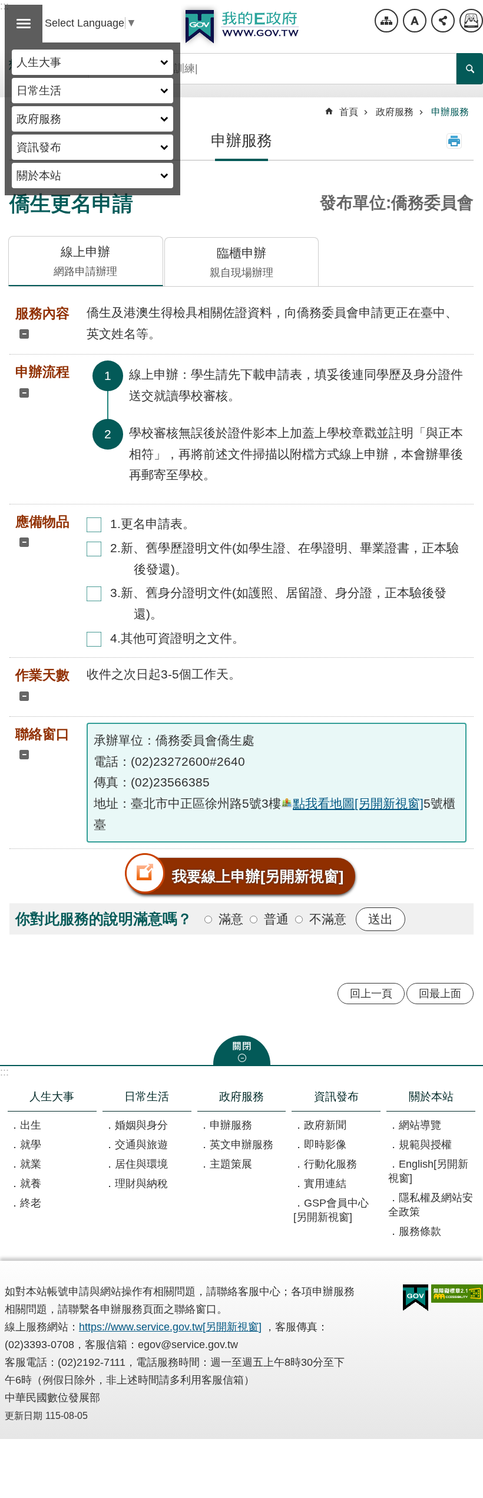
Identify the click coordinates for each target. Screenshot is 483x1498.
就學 (30, 1144)
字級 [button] (414, 20)
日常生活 (38, 90)
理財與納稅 (141, 1183)
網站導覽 (386, 20)
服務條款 (420, 1231)
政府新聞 (325, 1125)
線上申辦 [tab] (85, 261)
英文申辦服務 (241, 1144)
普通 (276, 919)
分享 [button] (443, 20)
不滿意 (327, 919)
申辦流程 (42, 371)
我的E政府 (241, 26)
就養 (30, 1183)
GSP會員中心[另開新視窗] (331, 1210)
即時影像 (325, 1144)
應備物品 (42, 521)
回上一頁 (371, 993)
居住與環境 (141, 1164)
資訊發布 (38, 146)
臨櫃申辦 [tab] (241, 262)
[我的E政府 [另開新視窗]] (415, 1298)
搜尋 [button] (469, 68)
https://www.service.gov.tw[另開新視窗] (170, 1327)
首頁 (348, 112)
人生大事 (38, 61)
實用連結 (325, 1183)
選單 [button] (23, 23)
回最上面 (440, 993)
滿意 (231, 919)
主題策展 (231, 1164)
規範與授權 (425, 1144)
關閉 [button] (241, 1050)
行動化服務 (330, 1164)
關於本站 (38, 175)
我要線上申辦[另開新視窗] (257, 876)
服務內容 (42, 313)
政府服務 (38, 118)
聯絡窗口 (42, 734)
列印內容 (454, 141)
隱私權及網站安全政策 (430, 1205)
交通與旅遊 (141, 1144)
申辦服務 (450, 112)
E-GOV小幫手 (471, 20)
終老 (30, 1203)
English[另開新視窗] (428, 1171)
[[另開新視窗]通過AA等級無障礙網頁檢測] (457, 1293)
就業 (30, 1164)
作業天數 (42, 675)
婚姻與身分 (141, 1125)
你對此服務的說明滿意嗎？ (103, 918)
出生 (30, 1125)
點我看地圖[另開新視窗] (358, 803)
